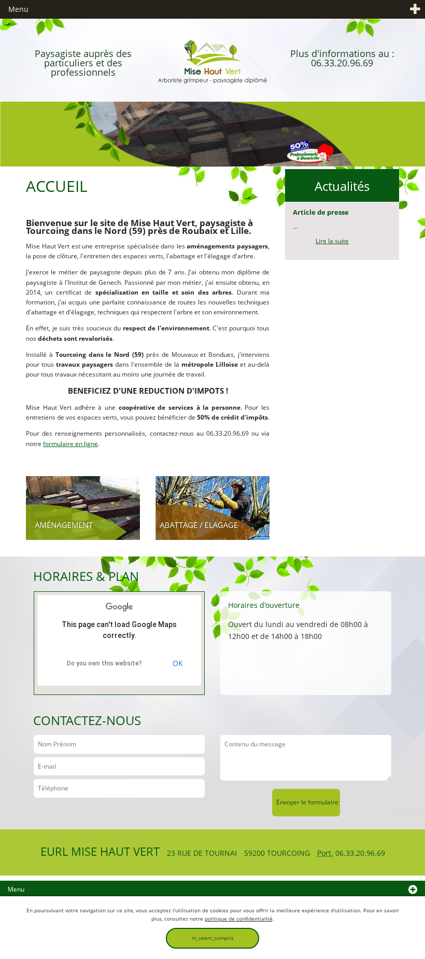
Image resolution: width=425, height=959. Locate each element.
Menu (18, 9)
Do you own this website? (104, 663)
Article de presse (321, 212)
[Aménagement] (83, 507)
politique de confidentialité (239, 918)
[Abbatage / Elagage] (212, 507)
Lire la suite (332, 241)
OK (178, 663)
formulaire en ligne (70, 443)
